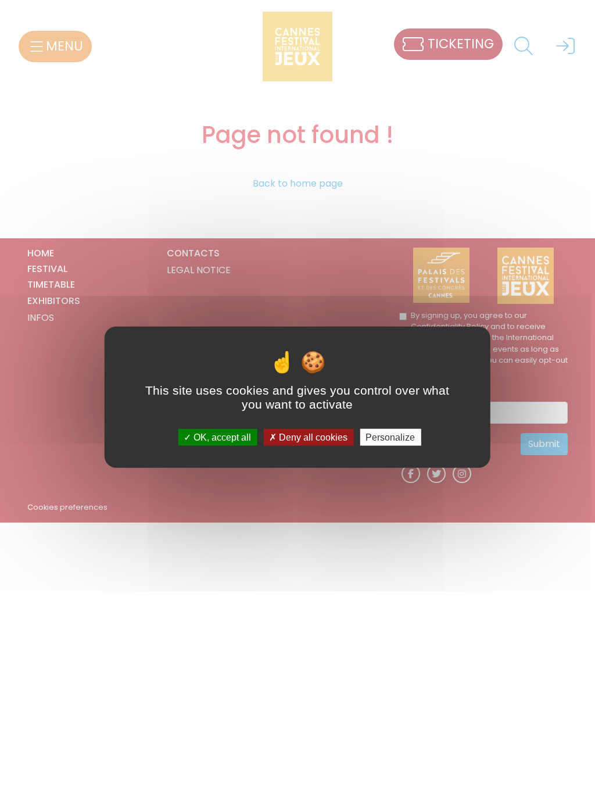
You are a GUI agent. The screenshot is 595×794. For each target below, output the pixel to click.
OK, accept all (221, 437)
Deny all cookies (312, 437)
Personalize (390, 437)
